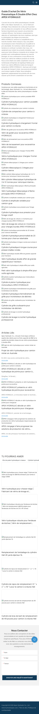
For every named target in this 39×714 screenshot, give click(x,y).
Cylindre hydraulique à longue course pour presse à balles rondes (19, 248)
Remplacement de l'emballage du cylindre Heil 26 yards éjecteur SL (19, 553)
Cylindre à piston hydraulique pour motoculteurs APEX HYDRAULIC (16, 283)
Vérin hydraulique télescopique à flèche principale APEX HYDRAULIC (18, 192)
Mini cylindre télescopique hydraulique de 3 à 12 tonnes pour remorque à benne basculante (19, 180)
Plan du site (23, 708)
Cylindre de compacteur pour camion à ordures (18, 112)
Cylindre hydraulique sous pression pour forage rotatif (18, 213)
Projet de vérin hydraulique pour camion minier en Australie (18, 351)
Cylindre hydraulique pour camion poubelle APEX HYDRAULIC (20, 103)
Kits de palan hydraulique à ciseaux (14, 460)
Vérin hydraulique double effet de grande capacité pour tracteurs (19, 260)
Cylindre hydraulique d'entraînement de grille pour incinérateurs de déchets (18, 295)
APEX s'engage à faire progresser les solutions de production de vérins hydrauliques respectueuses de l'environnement (17, 427)
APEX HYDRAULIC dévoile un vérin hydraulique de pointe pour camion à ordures (17, 370)
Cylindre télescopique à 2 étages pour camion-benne (17, 169)
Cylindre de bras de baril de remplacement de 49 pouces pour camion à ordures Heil (19, 617)
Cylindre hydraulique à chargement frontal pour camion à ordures (19, 124)
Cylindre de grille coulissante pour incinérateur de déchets (16, 306)
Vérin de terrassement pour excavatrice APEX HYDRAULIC (18, 145)
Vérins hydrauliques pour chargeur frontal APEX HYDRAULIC (19, 157)
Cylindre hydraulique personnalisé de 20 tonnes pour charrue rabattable (18, 237)
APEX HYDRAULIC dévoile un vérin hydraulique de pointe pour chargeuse (18, 407)
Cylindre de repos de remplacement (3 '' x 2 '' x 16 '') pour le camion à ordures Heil (19, 585)
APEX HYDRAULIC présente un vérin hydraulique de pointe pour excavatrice (18, 388)
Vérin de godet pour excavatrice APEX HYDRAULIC (18, 134)
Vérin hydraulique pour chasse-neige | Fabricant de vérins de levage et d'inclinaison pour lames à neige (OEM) (18, 490)
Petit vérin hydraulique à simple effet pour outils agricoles (19, 271)
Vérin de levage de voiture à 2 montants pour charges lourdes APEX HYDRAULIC (18, 225)
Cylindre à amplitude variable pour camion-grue (16, 202)
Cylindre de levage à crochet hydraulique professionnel (19, 318)
